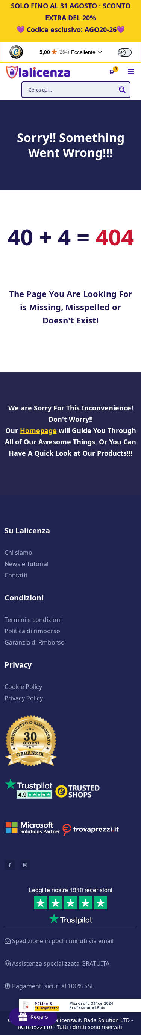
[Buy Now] (80, 1005)
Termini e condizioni (33, 619)
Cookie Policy (23, 687)
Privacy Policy (24, 698)
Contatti (16, 575)
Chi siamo (18, 552)
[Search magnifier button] (122, 89)
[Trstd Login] (129, 52)
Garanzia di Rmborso (35, 642)
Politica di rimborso (32, 631)
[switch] (125, 52)
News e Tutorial (27, 564)
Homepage (38, 430)
